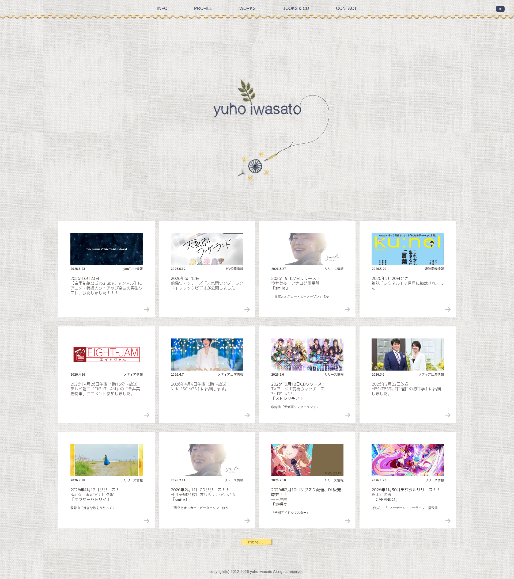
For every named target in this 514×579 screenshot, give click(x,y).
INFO (162, 2)
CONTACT (346, 2)
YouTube (500, 9)
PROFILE (203, 2)
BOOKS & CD (295, 2)
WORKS (247, 2)
